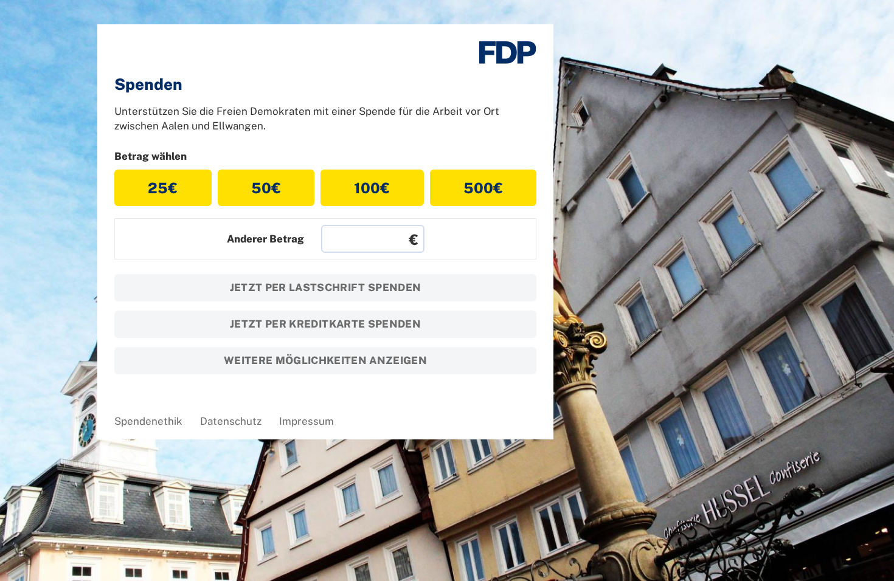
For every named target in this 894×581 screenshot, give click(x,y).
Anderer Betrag (265, 239)
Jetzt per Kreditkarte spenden (325, 324)
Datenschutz (231, 421)
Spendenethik (148, 421)
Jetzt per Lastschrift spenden (325, 287)
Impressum (306, 421)
